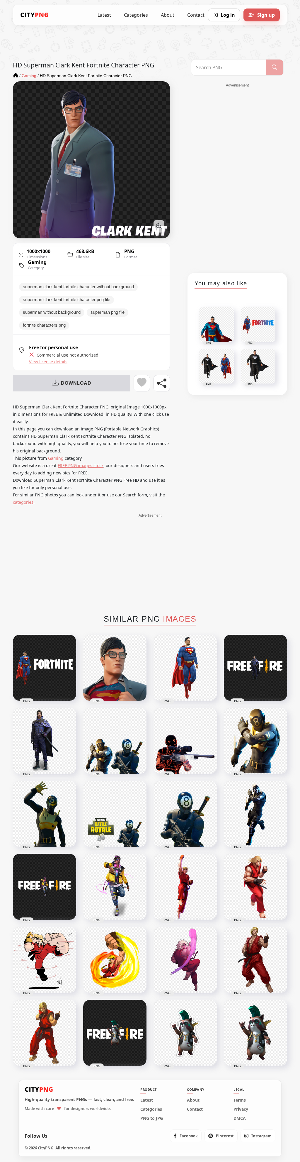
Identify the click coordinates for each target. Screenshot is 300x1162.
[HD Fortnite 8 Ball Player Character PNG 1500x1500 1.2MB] (185, 814)
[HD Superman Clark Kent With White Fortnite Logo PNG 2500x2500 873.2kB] (44, 668)
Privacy (240, 1109)
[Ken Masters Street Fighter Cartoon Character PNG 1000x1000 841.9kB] (44, 1033)
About (167, 15)
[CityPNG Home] (34, 15)
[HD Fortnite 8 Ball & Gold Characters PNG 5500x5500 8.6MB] (114, 741)
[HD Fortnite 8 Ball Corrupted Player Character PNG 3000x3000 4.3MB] (185, 741)
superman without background (52, 312)
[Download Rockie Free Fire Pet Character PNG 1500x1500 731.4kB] (255, 1033)
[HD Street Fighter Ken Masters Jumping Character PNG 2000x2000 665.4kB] (185, 887)
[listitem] (186, 1135)
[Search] (274, 67)
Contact (195, 1109)
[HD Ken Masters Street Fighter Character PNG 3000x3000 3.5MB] (255, 960)
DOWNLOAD (76, 383)
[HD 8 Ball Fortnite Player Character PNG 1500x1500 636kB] (255, 814)
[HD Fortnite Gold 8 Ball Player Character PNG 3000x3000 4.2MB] (255, 741)
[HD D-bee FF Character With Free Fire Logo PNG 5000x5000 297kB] (44, 887)
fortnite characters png (44, 325)
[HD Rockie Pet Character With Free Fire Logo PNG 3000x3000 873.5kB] (114, 1033)
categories (23, 502)
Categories (136, 15)
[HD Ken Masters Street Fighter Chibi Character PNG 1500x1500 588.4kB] (44, 960)
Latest (104, 15)
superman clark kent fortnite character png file (66, 299)
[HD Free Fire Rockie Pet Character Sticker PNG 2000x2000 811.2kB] (185, 1033)
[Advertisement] (237, 176)
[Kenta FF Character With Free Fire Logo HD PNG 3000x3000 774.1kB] (255, 668)
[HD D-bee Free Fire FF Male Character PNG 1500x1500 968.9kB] (114, 887)
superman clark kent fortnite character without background (78, 286)
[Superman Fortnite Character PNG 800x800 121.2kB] (114, 668)
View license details (48, 361)
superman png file (108, 312)
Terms (239, 1100)
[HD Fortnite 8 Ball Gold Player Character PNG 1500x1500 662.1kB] (44, 814)
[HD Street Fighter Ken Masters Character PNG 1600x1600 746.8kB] (255, 887)
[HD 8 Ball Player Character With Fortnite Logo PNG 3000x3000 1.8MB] (114, 814)
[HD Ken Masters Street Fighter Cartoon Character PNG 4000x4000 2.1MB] (185, 960)
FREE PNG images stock (80, 465)
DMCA (239, 1118)
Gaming (37, 262)
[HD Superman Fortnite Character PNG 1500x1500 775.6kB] (185, 668)
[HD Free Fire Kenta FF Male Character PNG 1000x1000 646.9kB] (44, 741)
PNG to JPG (151, 1118)
